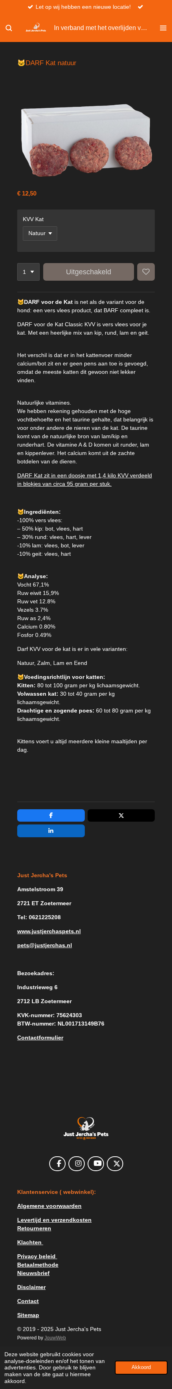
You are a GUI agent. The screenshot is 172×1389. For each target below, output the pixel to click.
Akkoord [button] (141, 1367)
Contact (28, 1301)
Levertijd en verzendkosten (54, 1220)
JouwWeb (55, 1337)
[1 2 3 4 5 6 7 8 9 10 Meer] (28, 272)
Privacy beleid (37, 1256)
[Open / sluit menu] (163, 28)
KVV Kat (33, 219)
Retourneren (34, 1228)
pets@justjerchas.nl (44, 945)
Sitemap (28, 1315)
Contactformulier (40, 1037)
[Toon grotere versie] (86, 1128)
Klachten (30, 1242)
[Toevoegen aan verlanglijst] (146, 272)
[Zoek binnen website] (9, 28)
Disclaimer (31, 1287)
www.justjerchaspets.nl (49, 931)
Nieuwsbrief (33, 1273)
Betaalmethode (37, 1264)
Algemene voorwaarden (49, 1206)
